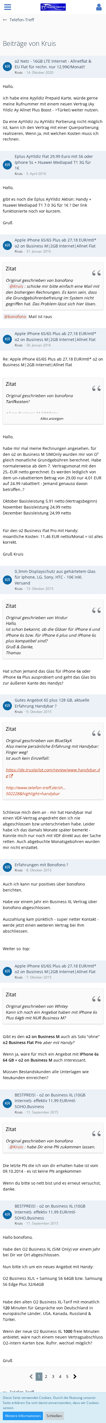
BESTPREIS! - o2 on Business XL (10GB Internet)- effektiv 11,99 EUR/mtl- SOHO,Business (50, 1100)
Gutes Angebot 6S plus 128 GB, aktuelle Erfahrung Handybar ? (52, 703)
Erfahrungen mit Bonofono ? (41, 864)
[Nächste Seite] (75, 1377)
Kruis (19, 72)
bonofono (17, 316)
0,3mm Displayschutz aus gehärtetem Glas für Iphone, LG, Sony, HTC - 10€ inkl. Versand (55, 577)
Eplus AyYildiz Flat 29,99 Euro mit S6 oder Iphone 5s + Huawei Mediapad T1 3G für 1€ (54, 162)
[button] (7, 7)
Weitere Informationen (23, 1415)
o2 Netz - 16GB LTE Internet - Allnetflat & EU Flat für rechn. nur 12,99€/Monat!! (53, 64)
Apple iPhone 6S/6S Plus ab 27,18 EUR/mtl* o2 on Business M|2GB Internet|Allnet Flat (55, 243)
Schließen (54, 1415)
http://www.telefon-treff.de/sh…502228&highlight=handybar (36, 790)
